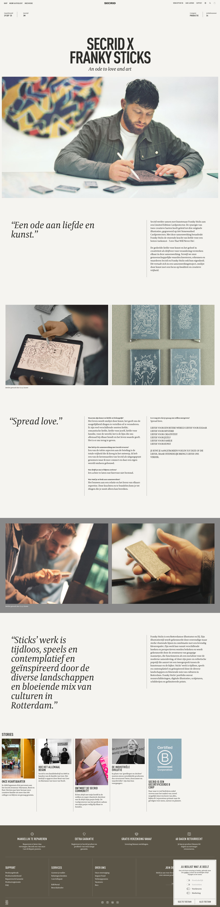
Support (199, 3)
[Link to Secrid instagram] (102, 902)
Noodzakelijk (197, 880)
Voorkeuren (197, 889)
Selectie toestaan (184, 901)
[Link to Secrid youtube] (117, 902)
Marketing (196, 893)
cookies (186, 872)
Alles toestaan (205, 901)
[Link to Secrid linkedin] (112, 902)
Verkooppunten (178, 3)
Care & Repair (189, 3)
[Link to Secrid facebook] (107, 902)
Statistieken (197, 884)
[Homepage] (110, 3)
